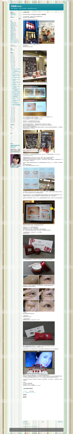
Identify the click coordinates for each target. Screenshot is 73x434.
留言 (12, 130)
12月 (13, 62)
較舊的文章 (60, 421)
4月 (13, 111)
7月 (13, 107)
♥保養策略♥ (27, 392)
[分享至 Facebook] (32, 391)
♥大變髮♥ (11, 27)
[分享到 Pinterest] (33, 391)
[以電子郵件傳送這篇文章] (29, 391)
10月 (13, 65)
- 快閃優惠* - (12, 22)
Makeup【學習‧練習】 (13, 42)
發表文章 (13, 128)
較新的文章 (25, 421)
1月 (13, 115)
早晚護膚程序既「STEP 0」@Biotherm (16, 85)
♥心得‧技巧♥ (12, 29)
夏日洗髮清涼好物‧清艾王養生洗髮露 (16, 87)
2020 (12, 56)
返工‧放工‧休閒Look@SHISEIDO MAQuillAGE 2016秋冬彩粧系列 (16, 71)
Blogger (40, 430)
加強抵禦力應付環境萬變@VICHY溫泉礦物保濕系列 (16, 105)
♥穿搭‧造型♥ (12, 36)
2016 (12, 61)
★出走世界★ (12, 23)
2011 (12, 122)
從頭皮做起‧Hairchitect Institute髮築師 (15, 102)
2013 (12, 119)
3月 (13, 112)
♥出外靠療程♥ (12, 30)
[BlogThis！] (30, 391)
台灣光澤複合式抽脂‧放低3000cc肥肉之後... (16, 94)
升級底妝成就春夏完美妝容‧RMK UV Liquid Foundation (15, 146)
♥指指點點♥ (12, 35)
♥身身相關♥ (12, 33)
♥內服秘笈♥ (12, 28)
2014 (12, 118)
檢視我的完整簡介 (13, 14)
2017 (12, 60)
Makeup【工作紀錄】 (13, 41)
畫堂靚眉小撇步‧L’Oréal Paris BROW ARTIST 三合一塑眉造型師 (16, 89)
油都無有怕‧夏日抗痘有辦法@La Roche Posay (16, 92)
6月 (13, 108)
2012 (12, 120)
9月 (13, 66)
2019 (12, 57)
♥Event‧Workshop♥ (32, 392)
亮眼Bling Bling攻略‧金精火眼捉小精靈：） (16, 100)
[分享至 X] (31, 391)
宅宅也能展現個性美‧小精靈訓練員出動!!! (16, 96)
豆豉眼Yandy (16, 6)
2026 (12, 53)
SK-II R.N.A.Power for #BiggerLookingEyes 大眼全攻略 (16, 82)
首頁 (43, 421)
